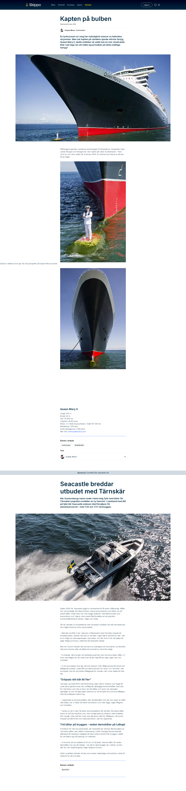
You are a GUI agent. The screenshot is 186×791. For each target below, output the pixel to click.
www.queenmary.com (77, 431)
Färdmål (61, 5)
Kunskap (70, 5)
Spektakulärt (79, 445)
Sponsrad (65, 769)
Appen (79, 5)
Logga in (147, 5)
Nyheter (88, 5)
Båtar (53, 5)
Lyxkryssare (66, 445)
